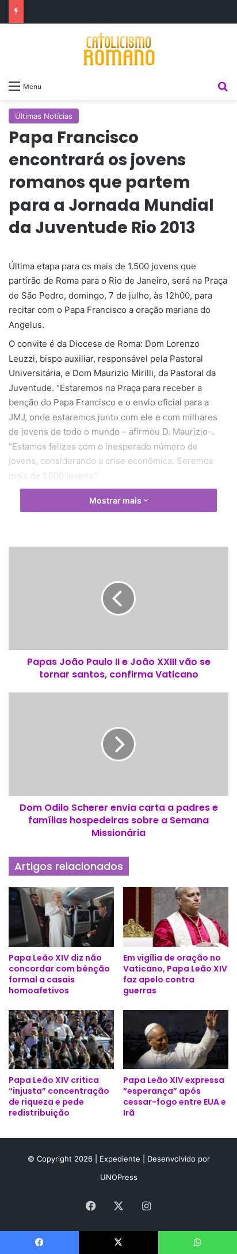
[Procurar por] (222, 85)
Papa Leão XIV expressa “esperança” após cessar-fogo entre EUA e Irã (174, 1096)
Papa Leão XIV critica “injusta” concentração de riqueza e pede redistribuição (59, 1096)
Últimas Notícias (43, 116)
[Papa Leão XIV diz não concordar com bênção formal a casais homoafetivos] (61, 916)
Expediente (121, 1158)
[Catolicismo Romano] (118, 49)
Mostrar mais (116, 500)
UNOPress (118, 1177)
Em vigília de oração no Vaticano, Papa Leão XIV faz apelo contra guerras (175, 974)
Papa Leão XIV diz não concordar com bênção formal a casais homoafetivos (59, 974)
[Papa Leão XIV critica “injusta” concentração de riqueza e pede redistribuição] (61, 1039)
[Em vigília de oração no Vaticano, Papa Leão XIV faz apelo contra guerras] (175, 916)
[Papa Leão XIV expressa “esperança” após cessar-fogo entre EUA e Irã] (175, 1039)
